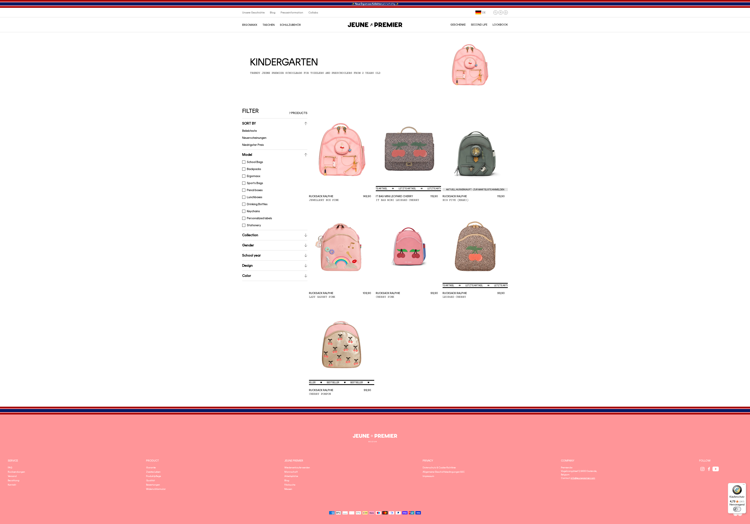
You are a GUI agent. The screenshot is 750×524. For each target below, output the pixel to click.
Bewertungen (153, 484)
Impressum (428, 476)
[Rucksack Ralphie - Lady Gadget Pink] (341, 247)
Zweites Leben (153, 472)
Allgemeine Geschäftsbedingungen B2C (444, 472)
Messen (288, 489)
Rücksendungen (16, 472)
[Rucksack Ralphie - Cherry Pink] (408, 247)
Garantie (151, 467)
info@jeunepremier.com (583, 478)
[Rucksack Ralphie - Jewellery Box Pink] (341, 150)
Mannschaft (291, 472)
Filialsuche (289, 484)
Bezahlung (13, 480)
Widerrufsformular (156, 489)
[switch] (737, 509)
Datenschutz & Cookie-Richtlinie (439, 467)
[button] (495, 12)
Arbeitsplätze (291, 476)
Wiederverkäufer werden (297, 467)
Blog (286, 480)
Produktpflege (153, 476)
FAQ (10, 467)
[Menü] (743, 485)
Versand (12, 476)
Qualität (150, 480)
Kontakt (12, 484)
